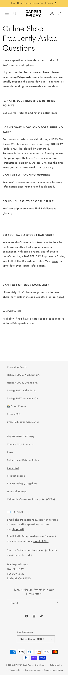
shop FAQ (18, 529)
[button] (7, 13)
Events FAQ (14, 414)
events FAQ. (41, 541)
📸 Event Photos (16, 406)
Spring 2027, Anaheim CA (22, 398)
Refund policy (56, 665)
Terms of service (33, 670)
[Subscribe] (57, 603)
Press (10, 452)
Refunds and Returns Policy (23, 460)
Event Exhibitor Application (23, 422)
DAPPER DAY (20, 664)
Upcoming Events (17, 367)
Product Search (16, 475)
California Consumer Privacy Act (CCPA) (31, 499)
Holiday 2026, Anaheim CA (23, 375)
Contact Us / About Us (20, 444)
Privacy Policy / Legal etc (22, 483)
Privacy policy (15, 670)
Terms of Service (17, 491)
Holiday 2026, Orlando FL (22, 382)
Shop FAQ (13, 468)
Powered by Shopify (37, 664)
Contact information (53, 670)
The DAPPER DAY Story (21, 436)
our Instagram (35, 550)
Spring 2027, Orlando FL (21, 390)
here (55, 261)
